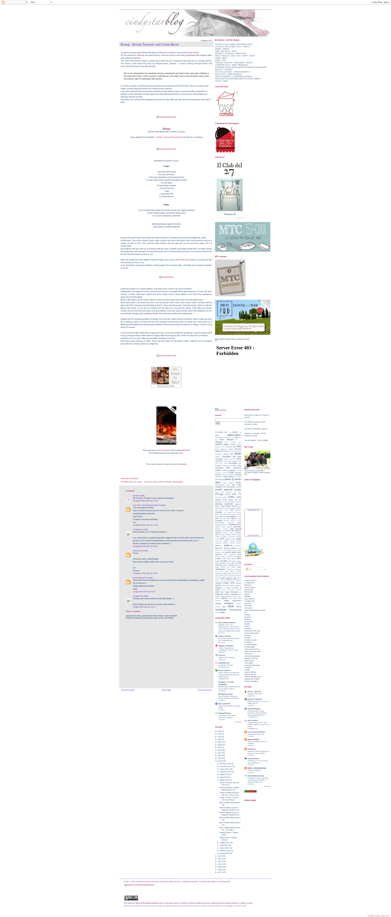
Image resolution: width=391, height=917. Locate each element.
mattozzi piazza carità (252, 651)
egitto (228, 485)
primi (239, 558)
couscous (218, 473)
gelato (225, 500)
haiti (216, 510)
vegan (226, 600)
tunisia (234, 596)
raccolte (223, 561)
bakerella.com (224, 663)
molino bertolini (225, 534)
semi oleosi (229, 571)
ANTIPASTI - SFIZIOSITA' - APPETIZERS (230, 53)
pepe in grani (249, 661)
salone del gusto (228, 567)
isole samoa (237, 512)
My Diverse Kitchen (168, 52)
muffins (227, 539)
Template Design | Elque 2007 (378, 916)
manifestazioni (234, 524)
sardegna (237, 569)
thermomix (231, 590)
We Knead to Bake (191, 52)
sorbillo (247, 670)
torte (217, 592)
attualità (218, 444)
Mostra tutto (238, 722)
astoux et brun (249, 587)
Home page (166, 690)
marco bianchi (226, 527)
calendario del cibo (231, 456)
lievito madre (222, 518)
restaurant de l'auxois (252, 665)
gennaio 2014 (225, 853)
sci (216, 571)
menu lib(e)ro (236, 530)
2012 (220, 859)
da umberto (248, 622)
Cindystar (137, 529)
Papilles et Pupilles (226, 646)
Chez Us (221, 655)
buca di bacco (249, 599)
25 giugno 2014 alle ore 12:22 (145, 501)
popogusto (230, 556)
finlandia (228, 492)
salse (239, 567)
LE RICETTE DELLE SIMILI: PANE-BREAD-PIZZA (233, 44)
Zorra (181, 453)
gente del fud (235, 500)
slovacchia (230, 581)
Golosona (252, 749)
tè (224, 588)
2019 (220, 747)
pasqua (227, 548)
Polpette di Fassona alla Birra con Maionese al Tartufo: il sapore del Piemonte (258, 780)
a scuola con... (222, 432)
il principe (247, 628)
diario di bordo (233, 479)
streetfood (225, 585)
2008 (220, 870)
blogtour (227, 451)
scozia (221, 571)
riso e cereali (236, 563)
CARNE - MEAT (221, 58)
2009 (220, 867)
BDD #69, (186, 450)
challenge (140, 55)
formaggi (219, 494)
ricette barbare (253, 758)
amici (221, 439)
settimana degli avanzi (223, 573)
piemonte (218, 554)
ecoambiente (219, 485)
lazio (228, 516)
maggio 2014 (225, 842)
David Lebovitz (224, 670)
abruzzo (218, 437)
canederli (232, 459)
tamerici (218, 587)
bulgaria (226, 454)
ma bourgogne (249, 647)
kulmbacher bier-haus (252, 631)
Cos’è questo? (253, 535)
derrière (247, 624)
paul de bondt (236, 550)
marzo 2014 (224, 848)
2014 (220, 761)
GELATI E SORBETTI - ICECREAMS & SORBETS (233, 76)
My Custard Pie (224, 704)
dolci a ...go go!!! (254, 691)
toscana (234, 592)
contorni (232, 470)
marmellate (237, 527)
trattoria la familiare (251, 681)
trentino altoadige (231, 594)
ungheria (224, 598)
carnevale (219, 461)
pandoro (238, 543)
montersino (231, 536)
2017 (220, 753)
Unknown (137, 551)
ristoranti (218, 565)
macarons (231, 522)
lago (224, 516)
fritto (234, 494)
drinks (238, 482)
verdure (228, 603)
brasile (233, 451)
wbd (223, 607)
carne (238, 459)
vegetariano (236, 600)
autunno (217, 447)
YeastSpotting (178, 482)
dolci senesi (228, 483)
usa (235, 598)
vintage (217, 607)
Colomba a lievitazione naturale (255, 429)
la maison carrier (250, 640)
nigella (225, 541)
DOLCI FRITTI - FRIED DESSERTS (228, 74)
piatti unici (236, 552)
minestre (238, 532)
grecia (239, 508)
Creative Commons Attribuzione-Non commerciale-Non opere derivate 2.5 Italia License (216, 903)
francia (227, 494)
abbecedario (234, 434)
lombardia (218, 520)
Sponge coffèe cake (255, 694)
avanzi (223, 447)
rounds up (233, 565)
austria (239, 444)
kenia (233, 514)
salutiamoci (220, 569)
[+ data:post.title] (139, 885)
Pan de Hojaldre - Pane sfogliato (256, 440)
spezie (155, 482)
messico (225, 532)
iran (134, 482)
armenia (233, 442)
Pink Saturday (229, 554)
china (221, 463)
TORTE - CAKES (221, 81)
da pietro (247, 617)
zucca (217, 612)
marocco (218, 529)
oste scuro (248, 654)
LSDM (239, 520)
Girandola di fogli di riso (256, 734)
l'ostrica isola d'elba (251, 633)
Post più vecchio (205, 690)
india (231, 510)
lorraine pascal (229, 520)
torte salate (224, 592)
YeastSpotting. (181, 464)
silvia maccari (220, 581)
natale (238, 539)
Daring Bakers (229, 477)
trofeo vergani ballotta (223, 596)
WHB (231, 606)
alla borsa (248, 585)
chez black (248, 605)
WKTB (161, 482)
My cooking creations (227, 622)
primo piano (248, 663)
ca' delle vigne (249, 601)
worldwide (168, 482)
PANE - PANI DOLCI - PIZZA (225, 51)
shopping (228, 579)
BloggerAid (219, 451)
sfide (222, 579)
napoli (233, 539)
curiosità (238, 475)
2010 (220, 864)
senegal (238, 571)
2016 (220, 755)
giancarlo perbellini (229, 502)
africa (223, 437)
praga (229, 558)
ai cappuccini (249, 583)
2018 (220, 750)
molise (217, 536)
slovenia (238, 581)
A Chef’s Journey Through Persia (169, 137)
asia (240, 442)
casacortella (227, 461)
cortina (239, 470)
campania (218, 459)
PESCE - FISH (220, 60)
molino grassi (236, 534)
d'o (245, 612)
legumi (233, 516)
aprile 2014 (224, 845)
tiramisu (238, 590)
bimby (231, 449)
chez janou (248, 608)
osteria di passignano (252, 656)
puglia (217, 561)
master (225, 529)
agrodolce (229, 437)
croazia (224, 473)
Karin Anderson (139, 578)
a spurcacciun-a (250, 580)
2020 (220, 745)
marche (217, 527)
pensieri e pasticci (255, 699)
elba (233, 485)
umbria (217, 598)
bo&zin (246, 594)
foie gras (237, 492)
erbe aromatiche (229, 487)
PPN (224, 558)
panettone (238, 545)
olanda (238, 541)
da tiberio (247, 619)
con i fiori (237, 465)
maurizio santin (220, 530)
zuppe (222, 612)
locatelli (238, 518)
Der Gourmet (164, 450)
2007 (220, 872)
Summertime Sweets (225, 665)
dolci (218, 482)
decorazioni (219, 479)
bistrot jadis (248, 592)
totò (240, 592)
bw (231, 454)
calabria (217, 457)
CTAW (231, 472)
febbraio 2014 (225, 851)
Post (250, 569)
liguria (229, 518)
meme (228, 530)
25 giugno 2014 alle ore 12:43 (145, 525)
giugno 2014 (224, 780)
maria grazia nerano (251, 649)
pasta (233, 548)
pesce (228, 552)
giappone (238, 502)
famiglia (237, 490)
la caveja (247, 635)
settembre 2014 (226, 772)
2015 (220, 758)
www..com (253, 510)
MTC (222, 539)
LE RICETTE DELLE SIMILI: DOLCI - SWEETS (232, 47)
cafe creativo (253, 720)
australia (233, 444)
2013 (220, 856)
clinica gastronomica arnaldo (254, 610)
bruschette (218, 454)
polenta (217, 556)
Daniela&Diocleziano (256, 776)
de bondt (238, 477)
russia (239, 565)
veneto (218, 603)
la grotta (247, 638)
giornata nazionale (224, 504)
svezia (232, 585)
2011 (220, 861)
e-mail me (222, 410)
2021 (220, 742)
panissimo (148, 482)
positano (218, 558)
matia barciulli (235, 529)
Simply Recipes (224, 713)
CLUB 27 (218, 466)
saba (217, 567)
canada (226, 459)
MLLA (217, 534)
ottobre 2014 (225, 769)
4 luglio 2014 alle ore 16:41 (144, 607)
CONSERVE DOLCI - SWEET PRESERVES (231, 65)
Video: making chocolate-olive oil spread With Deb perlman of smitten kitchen (229, 674)
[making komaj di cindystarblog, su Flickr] (166, 277)
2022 (220, 739)
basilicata (229, 447)
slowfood (218, 583)
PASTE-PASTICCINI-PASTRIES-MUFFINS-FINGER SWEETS (238, 79)
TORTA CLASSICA (254, 770)
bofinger (247, 596)
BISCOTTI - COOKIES (223, 69)
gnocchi (234, 506)
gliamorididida (253, 739)
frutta (131, 482)
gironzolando (225, 506)
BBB (234, 447)
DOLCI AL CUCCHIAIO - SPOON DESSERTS (232, 72)
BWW (238, 453)
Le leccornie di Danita (256, 732)
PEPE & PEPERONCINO (257, 768)
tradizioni (219, 594)
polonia (223, 556)
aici (233, 437)
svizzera (238, 585)
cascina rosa (236, 461)
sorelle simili (228, 583)
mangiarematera (221, 525)
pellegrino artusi (220, 552)
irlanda (229, 512)
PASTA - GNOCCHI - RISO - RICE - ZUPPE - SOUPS (235, 56)
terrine (224, 590)
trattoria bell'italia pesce (252, 677)
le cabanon (248, 642)
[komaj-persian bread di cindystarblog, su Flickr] (166, 117)
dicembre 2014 (225, 763)
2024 (220, 734)
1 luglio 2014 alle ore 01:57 (144, 592)
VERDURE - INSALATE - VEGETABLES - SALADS (234, 63)
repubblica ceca (225, 563)
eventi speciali (224, 489)
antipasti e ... (234, 439)
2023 (220, 737)
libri (216, 518)
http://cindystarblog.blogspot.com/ (149, 903)
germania (218, 502)
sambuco (230, 569)
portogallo (237, 556)
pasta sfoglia (227, 550)
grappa (234, 508)
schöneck (248, 667)
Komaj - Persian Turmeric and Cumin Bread (150, 44)
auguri (226, 444)
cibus (225, 463)
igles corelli (224, 510)
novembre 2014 (226, 766)
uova (230, 598)
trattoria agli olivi (250, 674)
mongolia (224, 536)
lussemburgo (219, 522)
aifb (236, 437)
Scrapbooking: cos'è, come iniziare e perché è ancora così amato (258, 724)
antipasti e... (221, 442)
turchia (239, 596)
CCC (216, 463)
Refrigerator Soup (225, 694)
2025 (220, 731)
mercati (218, 532)
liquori (234, 518)
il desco (247, 626)
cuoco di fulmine (228, 475)
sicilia (235, 579)
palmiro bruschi (228, 543)
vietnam (238, 604)
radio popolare (232, 561)
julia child (227, 514)
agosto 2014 (224, 774)
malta (239, 522)
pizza (239, 554)
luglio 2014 (224, 777)
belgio (217, 449)
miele (231, 532)
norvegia (232, 541)
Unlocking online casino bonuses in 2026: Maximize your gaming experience (257, 713)
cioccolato (232, 463)
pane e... (140, 482)
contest (224, 470)
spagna (238, 583)
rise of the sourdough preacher (145, 505)
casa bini (247, 603)
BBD (126, 482)
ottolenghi (218, 543)
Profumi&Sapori (254, 709)
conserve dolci (222, 468)
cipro (239, 463)
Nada (135, 496)
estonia (238, 487)
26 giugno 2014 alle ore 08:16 (145, 546)
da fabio (247, 615)
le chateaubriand (250, 644)
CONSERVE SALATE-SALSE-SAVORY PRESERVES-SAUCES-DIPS (240, 67)
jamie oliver (219, 514)
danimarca (219, 477)
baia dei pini (248, 589)
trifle (239, 594)
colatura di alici (227, 466)
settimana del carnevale (226, 575)
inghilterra (238, 510)
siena (239, 579)
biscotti (238, 449)
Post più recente (128, 690)
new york (218, 541)
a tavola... (234, 432)
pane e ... (219, 545)
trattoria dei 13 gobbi (251, 679)
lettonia (239, 516)
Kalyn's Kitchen (224, 636)
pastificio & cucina (251, 658)
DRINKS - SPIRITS (222, 49)
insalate (218, 512)
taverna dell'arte (250, 672)
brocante (238, 451)
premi (234, 558)
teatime (228, 588)
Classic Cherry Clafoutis (226, 657)
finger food (219, 492)
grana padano (226, 508)
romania (225, 565)
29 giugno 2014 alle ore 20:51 (145, 573)
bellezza (224, 449)
